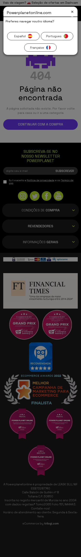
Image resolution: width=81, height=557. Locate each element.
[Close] (72, 12)
